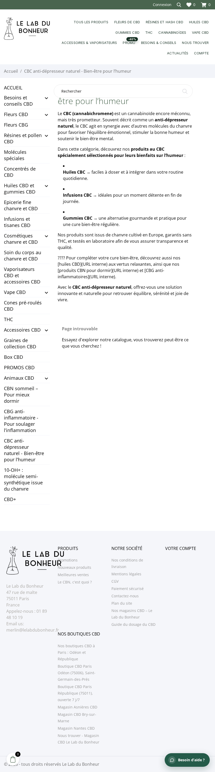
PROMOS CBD (19, 367)
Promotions (68, 560)
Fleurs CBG (16, 125)
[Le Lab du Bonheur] (27, 28)
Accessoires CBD (22, 330)
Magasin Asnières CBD (77, 707)
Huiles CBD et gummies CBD (19, 188)
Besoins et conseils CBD (18, 100)
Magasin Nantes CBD (76, 728)
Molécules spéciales (15, 155)
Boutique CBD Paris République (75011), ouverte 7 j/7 (75, 693)
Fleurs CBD (16, 114)
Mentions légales (126, 573)
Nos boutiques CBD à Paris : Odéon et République (76, 652)
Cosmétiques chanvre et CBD (21, 238)
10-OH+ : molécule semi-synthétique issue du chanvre (23, 479)
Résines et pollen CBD (23, 138)
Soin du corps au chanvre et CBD (22, 255)
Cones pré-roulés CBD (23, 305)
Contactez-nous (125, 595)
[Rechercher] (184, 92)
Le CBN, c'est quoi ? (75, 582)
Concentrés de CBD (20, 172)
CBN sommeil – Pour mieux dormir (21, 394)
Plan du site (121, 603)
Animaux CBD (19, 378)
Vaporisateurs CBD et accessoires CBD (22, 275)
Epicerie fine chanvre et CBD (21, 205)
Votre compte (180, 548)
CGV (115, 581)
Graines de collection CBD (20, 343)
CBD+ (10, 499)
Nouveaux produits (74, 567)
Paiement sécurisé (127, 588)
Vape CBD (15, 292)
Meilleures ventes (73, 574)
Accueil (13, 87)
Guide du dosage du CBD (133, 624)
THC (8, 319)
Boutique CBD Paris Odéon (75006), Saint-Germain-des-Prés (76, 673)
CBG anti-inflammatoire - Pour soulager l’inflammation (21, 420)
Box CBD (13, 357)
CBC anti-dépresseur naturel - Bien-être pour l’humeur (24, 450)
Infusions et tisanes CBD (17, 222)
